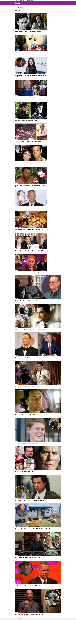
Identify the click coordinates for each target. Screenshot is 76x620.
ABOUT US (16, 0)
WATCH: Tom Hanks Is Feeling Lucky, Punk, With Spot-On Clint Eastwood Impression (31, 585)
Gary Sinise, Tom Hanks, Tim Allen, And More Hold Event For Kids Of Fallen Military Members (33, 329)
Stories (17, 29)
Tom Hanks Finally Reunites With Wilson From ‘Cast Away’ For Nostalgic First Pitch (30, 186)
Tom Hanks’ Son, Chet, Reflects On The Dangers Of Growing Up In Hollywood (30, 272)
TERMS (23, 0)
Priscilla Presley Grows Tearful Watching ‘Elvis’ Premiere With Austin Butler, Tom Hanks (30, 76)
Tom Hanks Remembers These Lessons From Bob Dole (25, 357)
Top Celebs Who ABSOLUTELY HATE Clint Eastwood (25, 471)
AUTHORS (32, 0)
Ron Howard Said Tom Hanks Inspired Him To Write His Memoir (27, 443)
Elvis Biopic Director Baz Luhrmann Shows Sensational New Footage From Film (30, 386)
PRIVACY (21, 0)
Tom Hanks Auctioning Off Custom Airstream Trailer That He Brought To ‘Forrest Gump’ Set (33, 528)
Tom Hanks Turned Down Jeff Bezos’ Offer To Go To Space (26, 414)
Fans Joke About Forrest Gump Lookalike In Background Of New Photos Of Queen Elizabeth (31, 98)
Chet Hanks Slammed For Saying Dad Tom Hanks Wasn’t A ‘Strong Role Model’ (30, 250)
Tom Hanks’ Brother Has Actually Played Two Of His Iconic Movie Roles (29, 614)
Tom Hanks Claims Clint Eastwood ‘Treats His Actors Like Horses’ (27, 300)
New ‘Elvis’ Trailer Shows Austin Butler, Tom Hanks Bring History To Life (28, 141)
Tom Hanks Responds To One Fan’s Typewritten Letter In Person (27, 557)
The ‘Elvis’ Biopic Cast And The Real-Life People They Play (26, 120)
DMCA (26, 0)
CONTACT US (28, 0)
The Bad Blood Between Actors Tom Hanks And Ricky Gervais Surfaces (29, 31)
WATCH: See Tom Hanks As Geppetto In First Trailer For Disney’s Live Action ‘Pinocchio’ (30, 53)
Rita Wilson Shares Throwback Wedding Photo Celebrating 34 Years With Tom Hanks (30, 164)
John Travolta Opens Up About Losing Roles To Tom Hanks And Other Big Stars (30, 500)
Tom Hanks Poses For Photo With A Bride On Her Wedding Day (27, 207)
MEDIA (18, 0)
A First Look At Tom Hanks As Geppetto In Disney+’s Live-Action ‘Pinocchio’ (30, 229)
